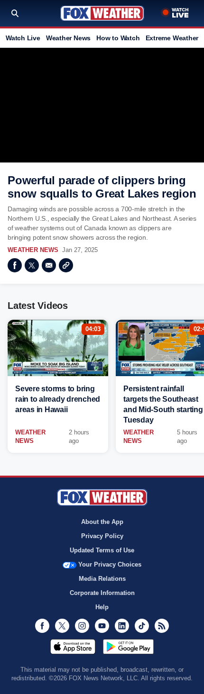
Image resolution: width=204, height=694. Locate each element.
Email (49, 265)
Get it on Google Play (128, 646)
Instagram (82, 626)
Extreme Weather (172, 38)
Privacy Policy (102, 536)
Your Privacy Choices (109, 564)
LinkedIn (122, 626)
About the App (102, 521)
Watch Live (23, 38)
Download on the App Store (72, 646)
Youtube (102, 626)
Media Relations (102, 578)
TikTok (142, 626)
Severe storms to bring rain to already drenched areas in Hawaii (57, 399)
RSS (162, 626)
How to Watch (117, 38)
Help (102, 607)
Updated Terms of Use (102, 550)
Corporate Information (102, 592)
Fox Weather (102, 13)
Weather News (68, 38)
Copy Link (66, 265)
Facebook (15, 265)
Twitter (32, 265)
